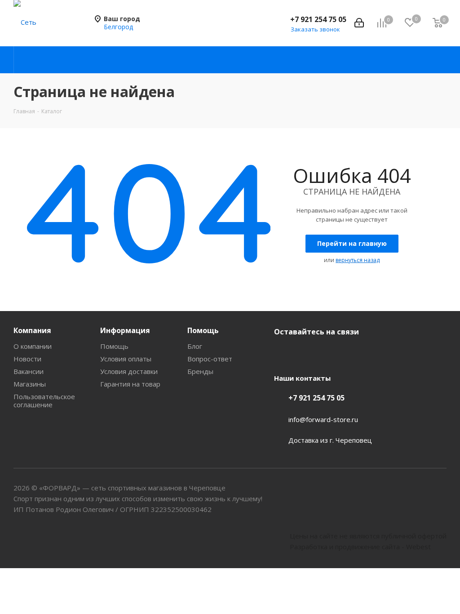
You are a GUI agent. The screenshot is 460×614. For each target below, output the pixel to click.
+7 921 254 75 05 (318, 19)
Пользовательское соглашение (44, 400)
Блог (194, 346)
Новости (27, 358)
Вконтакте (283, 353)
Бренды (200, 371)
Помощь (114, 346)
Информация (125, 330)
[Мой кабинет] (359, 23)
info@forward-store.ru (323, 419)
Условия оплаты (125, 358)
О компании (32, 346)
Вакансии (28, 371)
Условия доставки (129, 371)
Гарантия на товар (130, 383)
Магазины (29, 383)
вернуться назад (358, 260)
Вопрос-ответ (209, 358)
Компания (32, 330)
